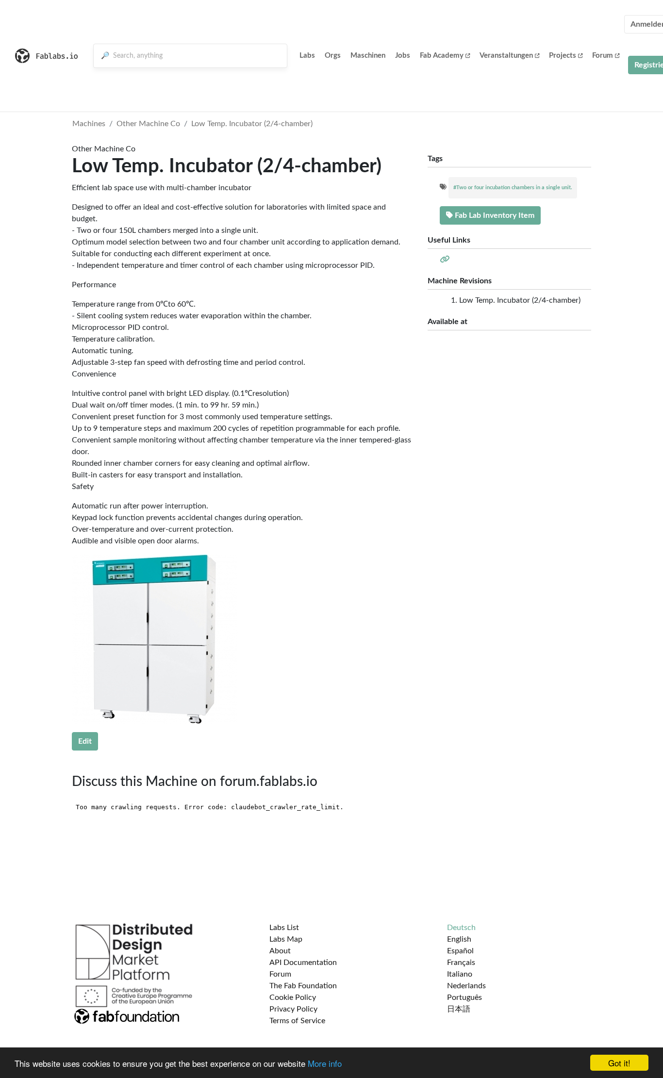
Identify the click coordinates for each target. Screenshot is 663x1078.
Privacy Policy (293, 1009)
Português (464, 997)
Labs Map (285, 939)
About (280, 951)
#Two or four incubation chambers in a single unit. (512, 187)
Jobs (402, 55)
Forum (602, 55)
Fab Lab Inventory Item (493, 215)
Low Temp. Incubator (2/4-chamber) (252, 124)
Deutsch (461, 927)
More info (325, 1063)
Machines (88, 124)
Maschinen (367, 55)
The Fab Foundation (303, 986)
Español (460, 951)
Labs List (284, 927)
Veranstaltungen (506, 55)
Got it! (619, 1063)
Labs (307, 55)
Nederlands (466, 986)
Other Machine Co (148, 124)
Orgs (333, 55)
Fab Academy (442, 55)
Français (461, 962)
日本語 (458, 1009)
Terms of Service (297, 1021)
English (459, 939)
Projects (562, 55)
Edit (85, 741)
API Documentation (303, 962)
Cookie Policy (292, 997)
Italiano (459, 974)
